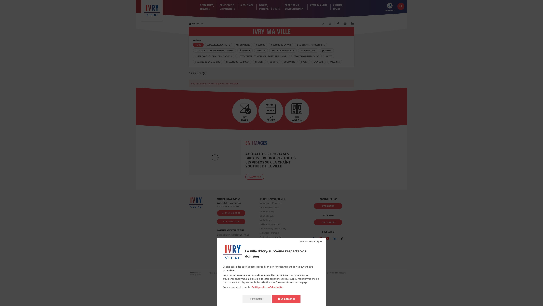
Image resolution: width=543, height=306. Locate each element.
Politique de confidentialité (267, 287)
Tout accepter (286, 299)
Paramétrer (256, 298)
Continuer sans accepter (310, 241)
